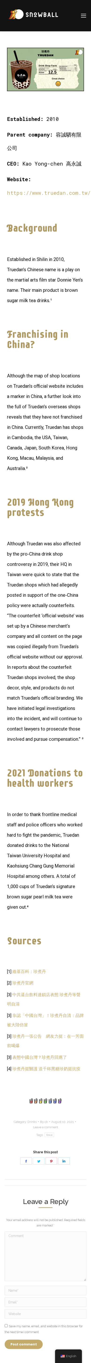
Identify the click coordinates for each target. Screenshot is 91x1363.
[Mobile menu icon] (83, 15)
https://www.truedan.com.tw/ (49, 192)
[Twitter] (39, 1160)
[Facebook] (26, 1160)
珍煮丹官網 (22, 982)
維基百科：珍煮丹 (29, 971)
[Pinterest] (51, 1160)
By (44, 1122)
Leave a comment (45, 1127)
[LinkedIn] (64, 1160)
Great (49, 1135)
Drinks (32, 1122)
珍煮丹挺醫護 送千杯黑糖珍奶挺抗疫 (46, 1068)
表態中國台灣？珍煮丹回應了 (39, 1057)
